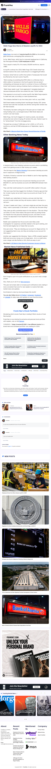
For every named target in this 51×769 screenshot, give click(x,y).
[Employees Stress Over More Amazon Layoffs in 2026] (25, 476)
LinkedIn (7, 297)
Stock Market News (43, 370)
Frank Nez (10, 49)
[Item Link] (25, 706)
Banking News (6, 14)
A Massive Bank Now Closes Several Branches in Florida (27, 131)
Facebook (38, 295)
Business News (10, 370)
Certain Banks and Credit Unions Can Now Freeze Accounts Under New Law (23, 712)
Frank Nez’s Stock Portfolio (25, 311)
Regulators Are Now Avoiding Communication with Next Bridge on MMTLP (19, 526)
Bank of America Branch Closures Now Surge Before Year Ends (16, 625)
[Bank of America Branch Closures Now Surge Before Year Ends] (25, 609)
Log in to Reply (5, 428)
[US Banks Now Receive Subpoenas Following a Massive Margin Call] (25, 543)
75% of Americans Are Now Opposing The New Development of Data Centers (19, 592)
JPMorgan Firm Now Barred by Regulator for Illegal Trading (15, 9)
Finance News (17, 370)
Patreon (21, 321)
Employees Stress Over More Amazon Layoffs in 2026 (14, 493)
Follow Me (25, 395)
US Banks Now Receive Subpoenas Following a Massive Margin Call (17, 559)
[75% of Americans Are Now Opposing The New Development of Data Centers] (25, 576)
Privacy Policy (41, 729)
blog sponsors (25, 282)
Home (2, 14)
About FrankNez (41, 735)
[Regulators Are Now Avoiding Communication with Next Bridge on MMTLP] (25, 510)
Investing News (24, 370)
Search (4, 358)
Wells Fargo (7, 54)
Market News (36, 370)
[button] (38, 5)
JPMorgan (30, 370)
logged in (10, 446)
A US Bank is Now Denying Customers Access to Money (27, 243)
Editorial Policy (41, 732)
